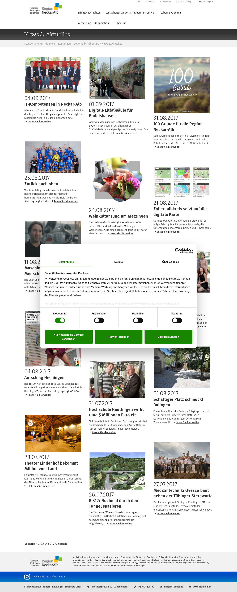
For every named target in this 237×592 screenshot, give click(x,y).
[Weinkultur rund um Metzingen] (117, 179)
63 (42, 544)
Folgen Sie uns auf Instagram (49, 577)
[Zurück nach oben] (53, 157)
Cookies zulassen (168, 336)
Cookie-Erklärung (183, 2)
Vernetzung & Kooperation (93, 23)
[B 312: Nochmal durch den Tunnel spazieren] (117, 471)
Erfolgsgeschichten (89, 12)
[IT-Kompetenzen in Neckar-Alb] (53, 75)
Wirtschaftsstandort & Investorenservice (130, 12)
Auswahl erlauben (118, 336)
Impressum (150, 2)
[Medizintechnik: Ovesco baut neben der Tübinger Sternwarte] (182, 461)
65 (49, 544)
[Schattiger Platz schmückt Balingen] (182, 367)
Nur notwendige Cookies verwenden (69, 336)
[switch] (99, 320)
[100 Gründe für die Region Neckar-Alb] (182, 85)
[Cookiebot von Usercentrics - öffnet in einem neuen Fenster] (177, 250)
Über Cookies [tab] (170, 261)
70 (55, 544)
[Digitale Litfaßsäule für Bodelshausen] (117, 78)
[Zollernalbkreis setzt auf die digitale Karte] (182, 182)
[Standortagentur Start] (45, 561)
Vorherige (30, 544)
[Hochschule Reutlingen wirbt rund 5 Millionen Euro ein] (117, 380)
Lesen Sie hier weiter (39, 121)
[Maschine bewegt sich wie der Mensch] (53, 239)
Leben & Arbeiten (171, 12)
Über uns (121, 23)
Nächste (62, 544)
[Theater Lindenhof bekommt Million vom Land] (53, 433)
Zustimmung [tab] (66, 261)
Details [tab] (118, 261)
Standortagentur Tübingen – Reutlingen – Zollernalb (55, 43)
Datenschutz (165, 2)
